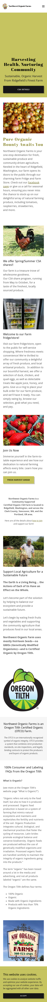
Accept (23, 996)
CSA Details (23, 89)
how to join (37, 520)
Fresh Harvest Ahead (18, 480)
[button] (43, 6)
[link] (16, 6)
